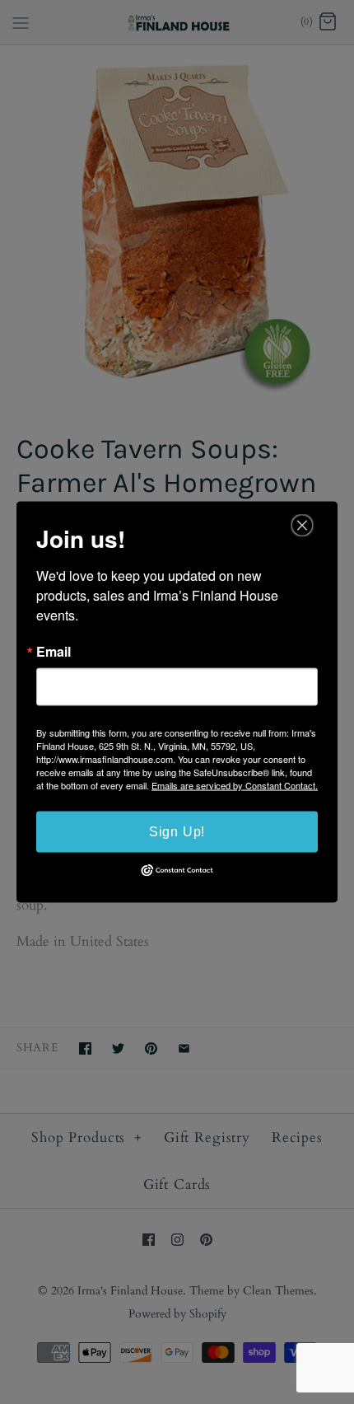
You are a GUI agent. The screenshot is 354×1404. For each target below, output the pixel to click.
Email (53, 651)
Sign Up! (177, 832)
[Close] (302, 526)
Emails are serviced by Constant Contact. (234, 785)
